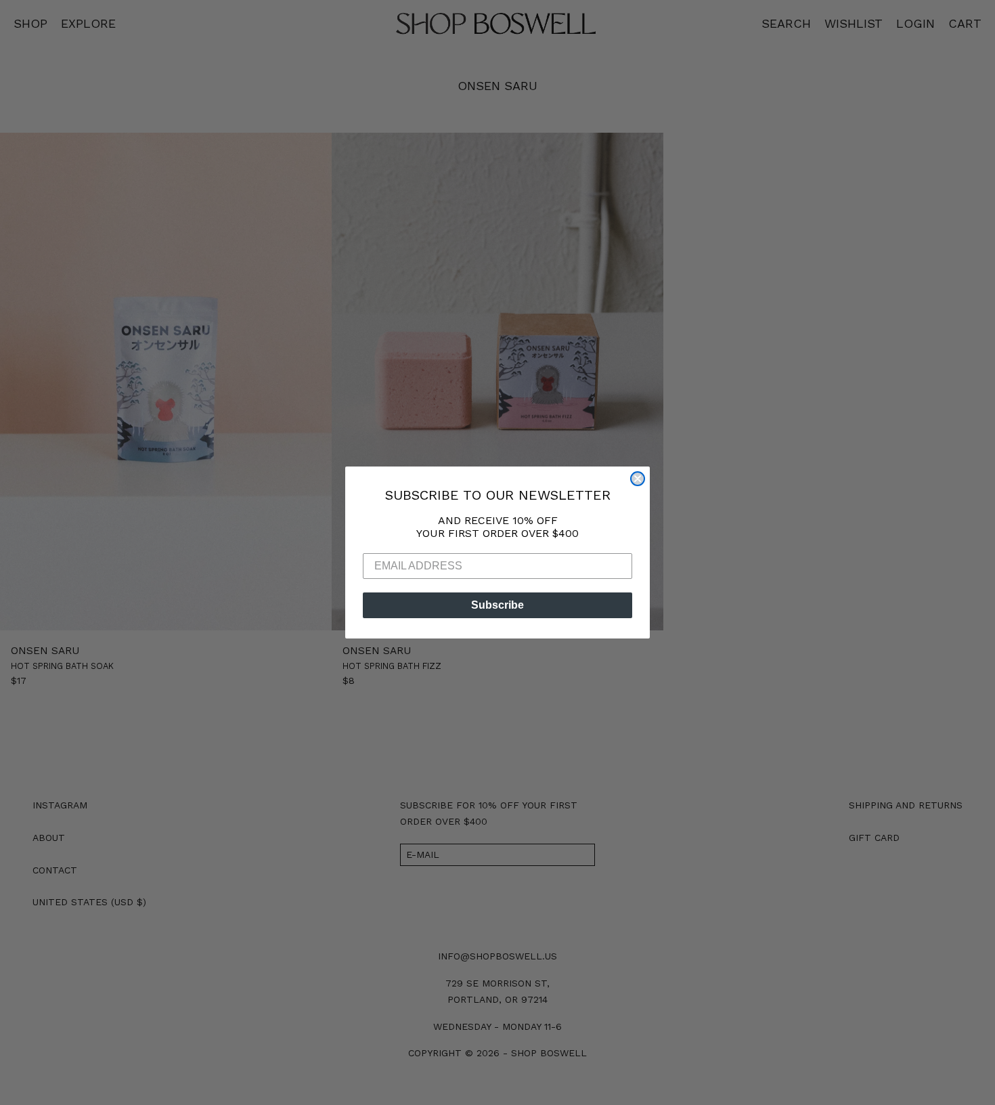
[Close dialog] (637, 478)
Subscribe (497, 605)
